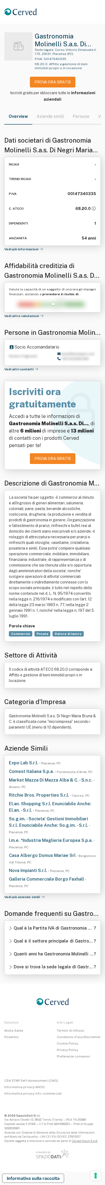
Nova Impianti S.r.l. (28, 870)
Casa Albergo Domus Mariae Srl (43, 855)
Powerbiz (11, 1037)
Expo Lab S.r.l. (24, 762)
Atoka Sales (13, 1030)
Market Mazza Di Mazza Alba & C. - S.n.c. (51, 780)
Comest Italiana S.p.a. (32, 771)
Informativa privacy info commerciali (33, 1093)
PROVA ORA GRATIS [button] (52, 82)
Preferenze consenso (73, 1056)
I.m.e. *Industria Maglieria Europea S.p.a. (51, 840)
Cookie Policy (67, 1043)
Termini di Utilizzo (70, 1030)
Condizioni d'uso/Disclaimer (79, 1037)
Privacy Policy (67, 1050)
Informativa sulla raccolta (33, 1178)
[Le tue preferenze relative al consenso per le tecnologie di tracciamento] (95, 1175)
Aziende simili (50, 116)
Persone (81, 116)
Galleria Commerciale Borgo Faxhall (47, 879)
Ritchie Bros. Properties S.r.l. (39, 795)
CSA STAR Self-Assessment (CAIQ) (31, 1080)
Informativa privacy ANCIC (24, 1087)
